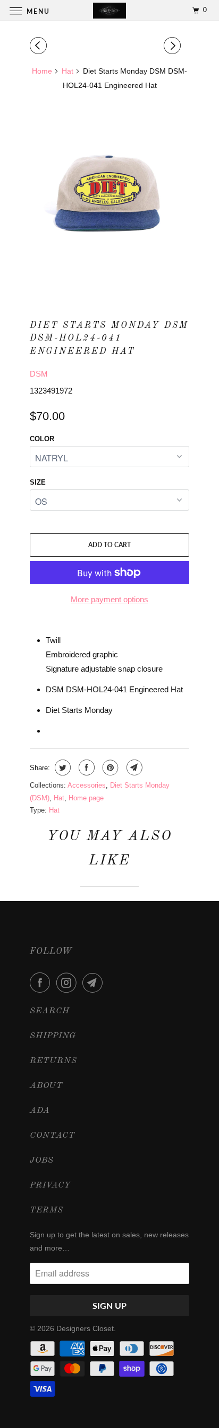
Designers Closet (85, 1328)
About (46, 1086)
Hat (59, 798)
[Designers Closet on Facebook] (42, 982)
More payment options (109, 599)
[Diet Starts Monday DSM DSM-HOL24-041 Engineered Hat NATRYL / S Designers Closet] (109, 194)
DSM (39, 373)
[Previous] (40, 46)
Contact (52, 1135)
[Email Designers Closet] (94, 982)
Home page (86, 798)
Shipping (53, 1036)
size (38, 482)
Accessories (87, 785)
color (42, 439)
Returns (53, 1061)
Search (50, 1011)
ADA (40, 1110)
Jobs (42, 1160)
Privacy (50, 1185)
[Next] (174, 46)
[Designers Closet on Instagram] (68, 982)
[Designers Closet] (109, 10)
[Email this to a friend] (133, 767)
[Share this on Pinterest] (109, 767)
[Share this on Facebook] (85, 767)
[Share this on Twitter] (61, 767)
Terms (46, 1210)
